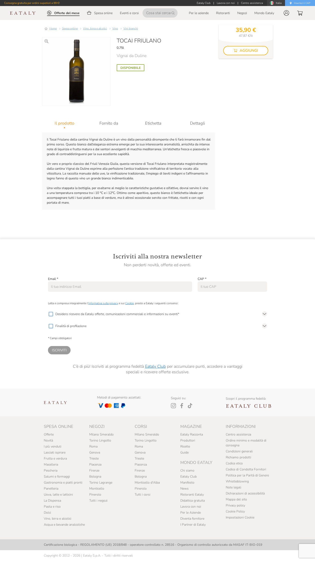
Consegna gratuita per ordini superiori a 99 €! (32, 3)
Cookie (129, 303)
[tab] (64, 123)
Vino (115, 28)
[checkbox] (50, 314)
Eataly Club (155, 366)
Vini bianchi (130, 28)
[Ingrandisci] (46, 41)
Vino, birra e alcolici (95, 28)
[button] (286, 13)
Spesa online (70, 28)
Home (53, 28)
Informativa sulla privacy (103, 303)
